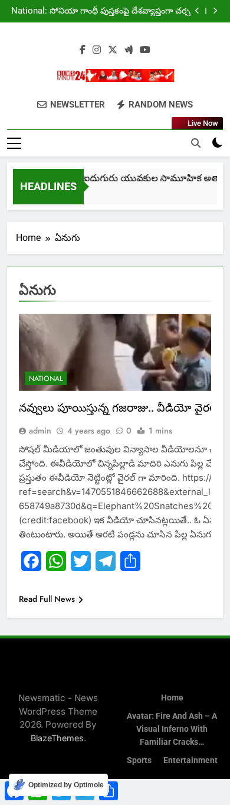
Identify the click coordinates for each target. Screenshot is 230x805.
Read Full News (47, 599)
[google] (128, 50)
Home (172, 698)
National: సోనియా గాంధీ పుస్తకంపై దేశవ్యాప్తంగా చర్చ (100, 11)
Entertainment (190, 760)
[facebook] (82, 50)
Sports (139, 760)
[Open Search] (196, 143)
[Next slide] (215, 11)
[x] (112, 50)
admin (40, 430)
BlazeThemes (57, 738)
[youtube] (145, 50)
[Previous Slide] (197, 11)
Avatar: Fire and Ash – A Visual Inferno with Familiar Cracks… (172, 729)
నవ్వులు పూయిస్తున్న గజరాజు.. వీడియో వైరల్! (119, 408)
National (46, 378)
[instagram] (96, 50)
